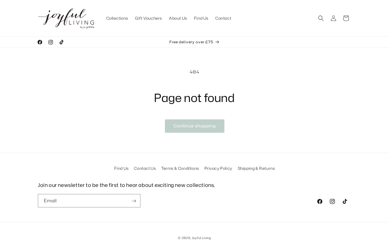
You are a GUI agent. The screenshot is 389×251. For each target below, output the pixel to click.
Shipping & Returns (256, 168)
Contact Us (145, 168)
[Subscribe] (134, 201)
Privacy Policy (218, 168)
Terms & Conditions (180, 168)
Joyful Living (201, 238)
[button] (321, 18)
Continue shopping (194, 126)
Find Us (121, 168)
